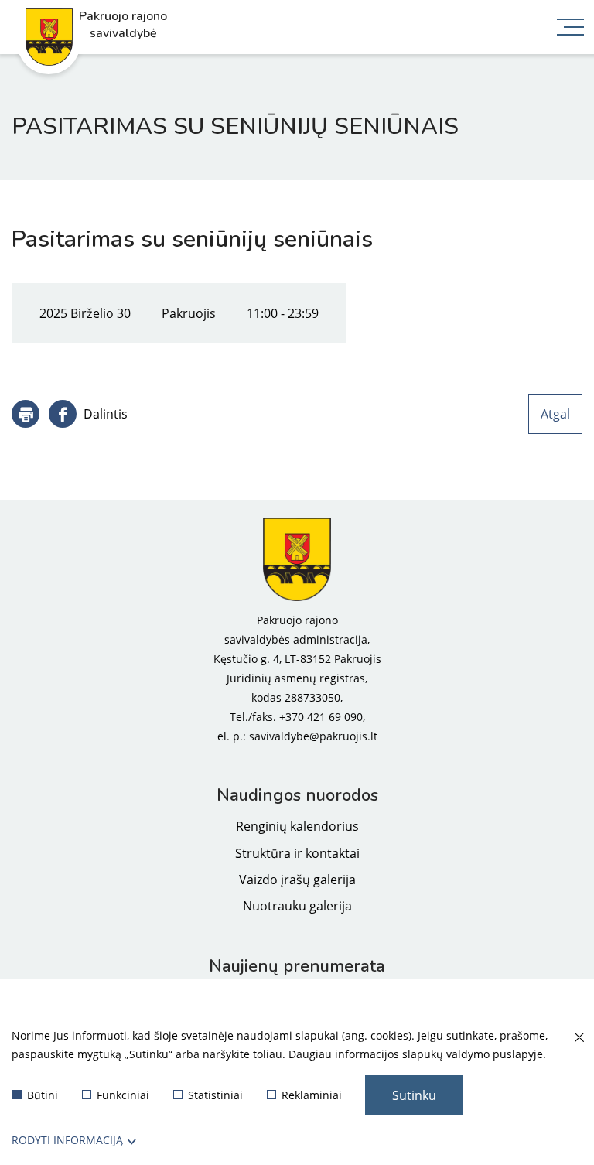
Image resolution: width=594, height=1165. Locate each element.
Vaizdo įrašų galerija (297, 879)
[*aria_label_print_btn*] (25, 414)
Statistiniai (215, 1095)
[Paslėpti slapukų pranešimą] (578, 1038)
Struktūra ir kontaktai (297, 853)
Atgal (555, 413)
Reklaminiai (312, 1095)
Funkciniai (123, 1095)
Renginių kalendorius (297, 826)
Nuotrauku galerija (297, 905)
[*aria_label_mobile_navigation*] (570, 28)
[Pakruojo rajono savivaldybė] (297, 559)
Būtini (42, 1095)
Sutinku (414, 1095)
